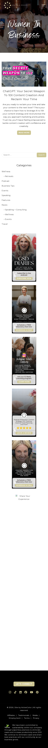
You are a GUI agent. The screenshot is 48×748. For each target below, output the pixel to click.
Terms (26, 718)
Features (6, 200)
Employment (15, 718)
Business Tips (8, 186)
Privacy (36, 718)
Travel (5, 224)
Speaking (6, 195)
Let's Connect (24, 684)
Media (35, 715)
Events (5, 191)
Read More (24, 133)
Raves (4, 205)
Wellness (6, 171)
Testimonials (23, 715)
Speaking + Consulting (16, 210)
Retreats (9, 176)
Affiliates (11, 715)
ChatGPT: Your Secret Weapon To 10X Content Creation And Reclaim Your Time (24, 95)
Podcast (5, 181)
